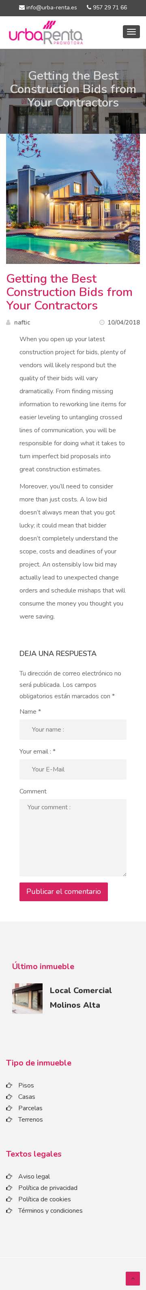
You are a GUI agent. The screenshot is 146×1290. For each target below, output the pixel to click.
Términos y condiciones (50, 1210)
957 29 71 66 (109, 7)
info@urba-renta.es (51, 7)
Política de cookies (44, 1199)
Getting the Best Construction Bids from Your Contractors (69, 292)
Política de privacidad (47, 1187)
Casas (26, 1096)
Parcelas (30, 1108)
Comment (33, 791)
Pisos (26, 1085)
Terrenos (30, 1119)
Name (30, 711)
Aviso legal (34, 1176)
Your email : (37, 751)
